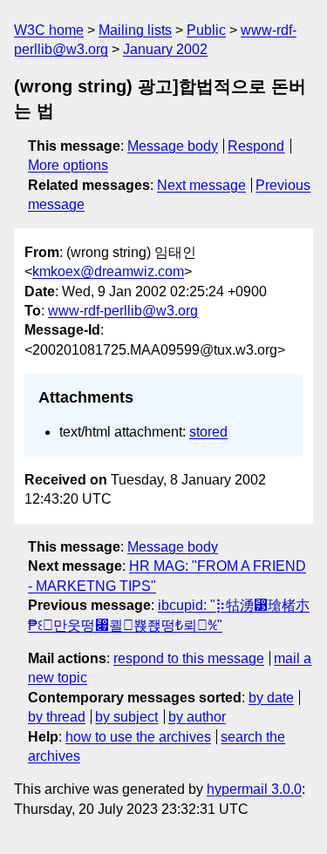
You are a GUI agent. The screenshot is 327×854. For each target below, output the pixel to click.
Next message (201, 185)
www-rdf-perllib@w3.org (123, 310)
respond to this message (188, 658)
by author (197, 716)
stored (208, 431)
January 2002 (165, 49)
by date (271, 697)
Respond (256, 146)
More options (68, 165)
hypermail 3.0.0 (254, 789)
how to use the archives (138, 736)
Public (206, 30)
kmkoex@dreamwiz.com (108, 271)
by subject (126, 716)
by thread (56, 716)
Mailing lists (135, 30)
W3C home (49, 30)
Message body (172, 146)
